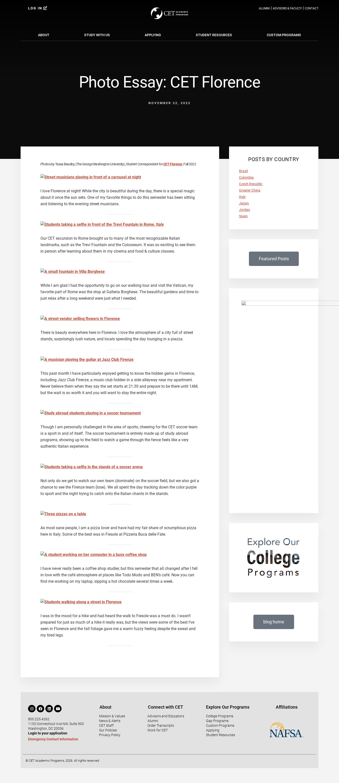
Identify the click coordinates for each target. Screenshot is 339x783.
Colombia (246, 177)
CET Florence (172, 164)
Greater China (249, 190)
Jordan (244, 210)
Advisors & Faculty (287, 8)
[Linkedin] (49, 708)
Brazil (243, 171)
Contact (311, 8)
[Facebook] (40, 708)
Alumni (264, 8)
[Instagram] (31, 708)
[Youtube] (58, 708)
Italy (242, 197)
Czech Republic (250, 184)
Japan (244, 203)
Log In (35, 8)
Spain (243, 216)
